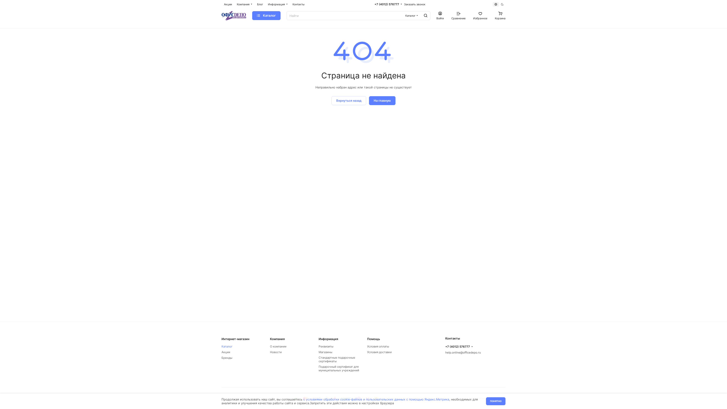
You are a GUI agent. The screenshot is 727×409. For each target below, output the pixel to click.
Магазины (325, 352)
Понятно (496, 401)
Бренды (227, 358)
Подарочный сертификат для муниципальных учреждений (339, 368)
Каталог (227, 346)
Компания (277, 339)
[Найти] (425, 15)
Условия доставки (379, 352)
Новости (276, 352)
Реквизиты (326, 346)
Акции (226, 352)
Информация (328, 339)
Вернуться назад (348, 100)
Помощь (373, 339)
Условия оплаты (378, 346)
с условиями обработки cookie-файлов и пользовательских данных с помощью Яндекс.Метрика (376, 399)
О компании (278, 346)
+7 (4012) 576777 (386, 4)
